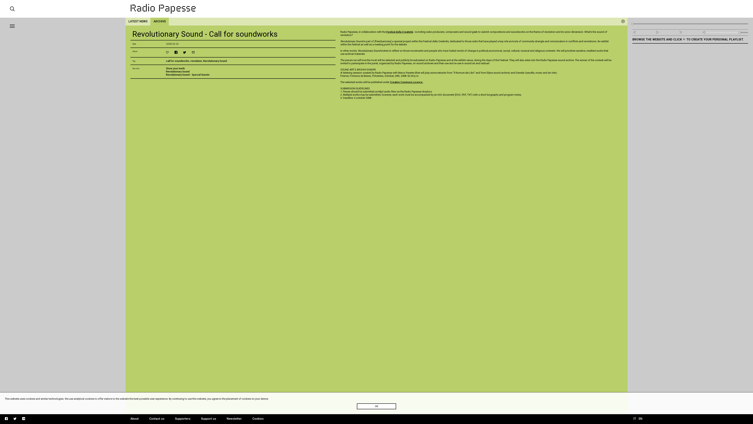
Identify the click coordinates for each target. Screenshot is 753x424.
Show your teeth (175, 68)
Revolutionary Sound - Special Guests (187, 74)
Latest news (137, 21)
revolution (196, 60)
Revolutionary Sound (215, 60)
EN (640, 418)
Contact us (156, 418)
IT (634, 418)
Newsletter (234, 418)
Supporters (182, 418)
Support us (208, 418)
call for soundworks (177, 60)
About (134, 418)
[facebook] (176, 52)
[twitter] (184, 52)
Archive (160, 21)
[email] (193, 52)
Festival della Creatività (399, 31)
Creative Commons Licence (406, 82)
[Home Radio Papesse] (377, 9)
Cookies (258, 418)
